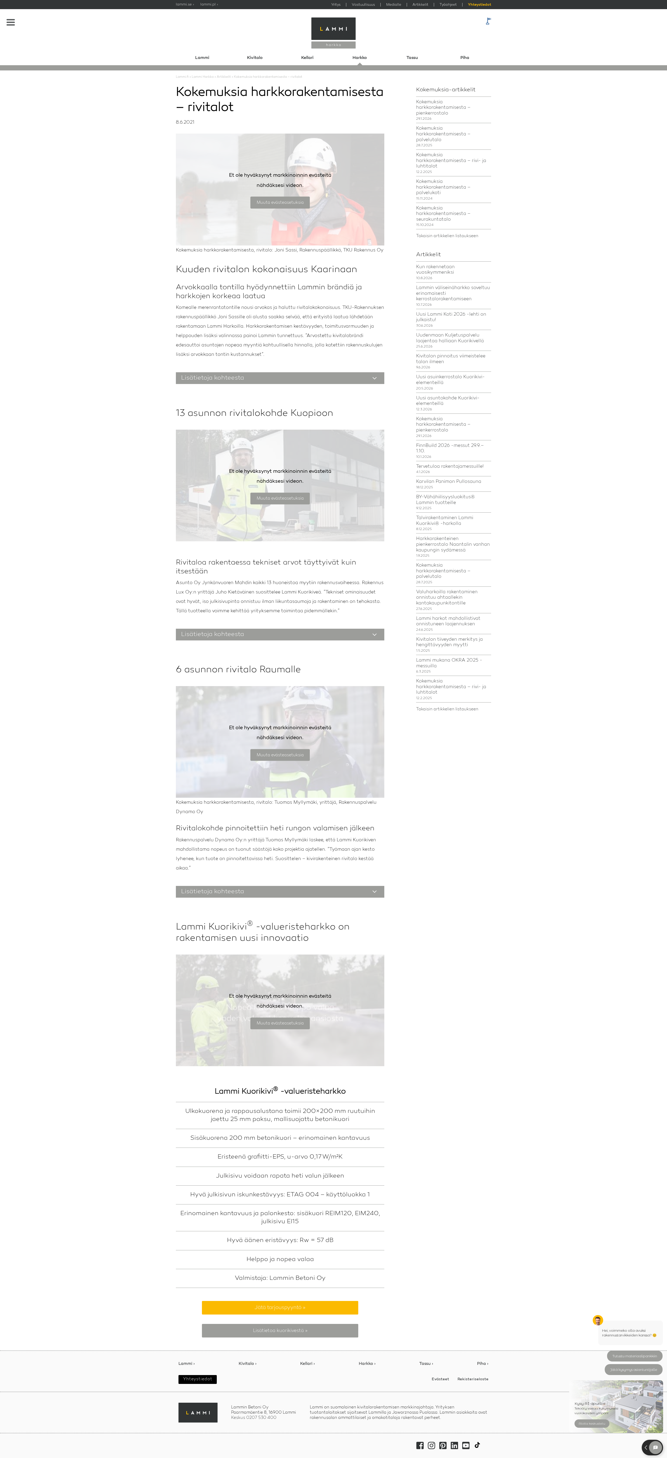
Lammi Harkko (203, 77)
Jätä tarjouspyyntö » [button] (280, 1307)
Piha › (483, 1363)
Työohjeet (448, 5)
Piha (464, 58)
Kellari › (307, 1363)
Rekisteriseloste (473, 1379)
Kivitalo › (248, 1363)
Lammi (202, 58)
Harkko (360, 58)
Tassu (412, 58)
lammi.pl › (209, 4)
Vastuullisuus (363, 5)
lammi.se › (185, 4)
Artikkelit (420, 5)
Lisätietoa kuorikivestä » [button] (280, 1330)
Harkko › (367, 1363)
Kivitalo (255, 58)
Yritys (336, 5)
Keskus (253, 1418)
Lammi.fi (182, 77)
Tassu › (426, 1363)
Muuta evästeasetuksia (280, 203)
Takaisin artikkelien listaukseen (447, 236)
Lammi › (186, 1363)
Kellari (307, 58)
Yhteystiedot (479, 5)
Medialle (393, 5)
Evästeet (440, 1379)
